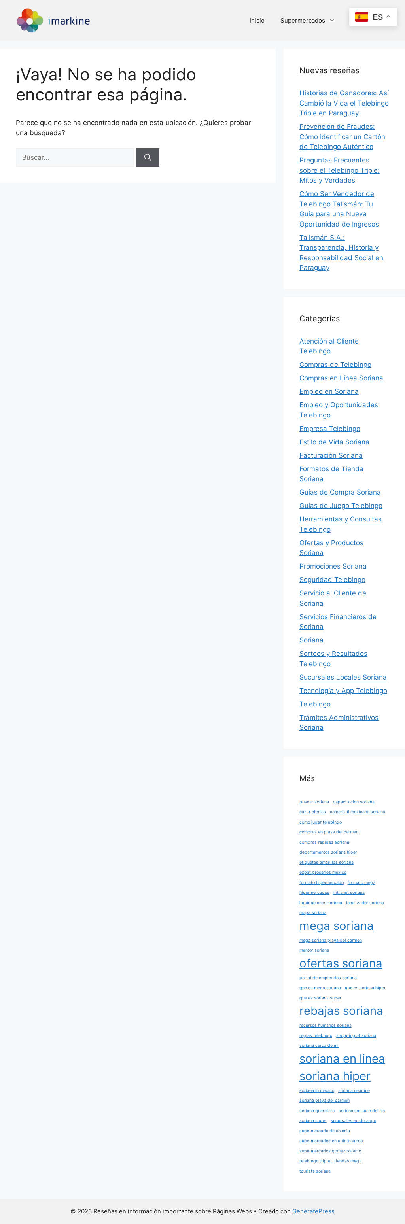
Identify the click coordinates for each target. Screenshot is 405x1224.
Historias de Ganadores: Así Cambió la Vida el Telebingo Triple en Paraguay (344, 103)
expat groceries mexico (322, 872)
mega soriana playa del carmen (330, 940)
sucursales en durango (353, 1120)
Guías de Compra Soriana (340, 492)
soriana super (313, 1120)
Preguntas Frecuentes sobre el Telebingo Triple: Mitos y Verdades (339, 170)
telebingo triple (314, 1161)
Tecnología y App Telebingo (343, 691)
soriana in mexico (316, 1090)
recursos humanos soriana (325, 1025)
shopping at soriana (356, 1035)
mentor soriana (314, 950)
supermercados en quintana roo (331, 1140)
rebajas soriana (341, 1011)
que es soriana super (320, 998)
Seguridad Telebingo (332, 580)
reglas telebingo (315, 1035)
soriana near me (354, 1090)
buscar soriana (314, 802)
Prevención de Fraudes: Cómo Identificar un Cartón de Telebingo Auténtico (342, 137)
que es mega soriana (320, 987)
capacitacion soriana (354, 802)
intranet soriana (349, 892)
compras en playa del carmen (328, 832)
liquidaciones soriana (320, 902)
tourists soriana (315, 1171)
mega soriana (336, 926)
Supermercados (302, 20)
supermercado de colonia (324, 1130)
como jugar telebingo (320, 822)
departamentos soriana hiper (328, 852)
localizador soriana (365, 902)
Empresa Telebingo (329, 429)
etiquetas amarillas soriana (326, 862)
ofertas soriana (340, 963)
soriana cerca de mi (319, 1045)
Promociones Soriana (333, 566)
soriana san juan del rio (362, 1110)
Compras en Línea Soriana (341, 378)
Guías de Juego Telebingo (340, 506)
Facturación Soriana (331, 455)
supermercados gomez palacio (330, 1151)
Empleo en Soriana (329, 391)
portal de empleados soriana (328, 977)
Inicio (257, 20)
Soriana (311, 640)
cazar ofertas (312, 811)
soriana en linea (342, 1058)
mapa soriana (312, 912)
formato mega (361, 882)
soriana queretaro (317, 1110)
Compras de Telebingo (335, 364)
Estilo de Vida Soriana (334, 442)
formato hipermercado (321, 882)
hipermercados (314, 892)
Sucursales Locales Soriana (343, 677)
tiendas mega (347, 1161)
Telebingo (315, 704)
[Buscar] (147, 157)
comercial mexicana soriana (357, 811)
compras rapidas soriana (324, 842)
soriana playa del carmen (324, 1100)
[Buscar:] (76, 157)
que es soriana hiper (365, 987)
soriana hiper (335, 1076)
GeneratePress (313, 1211)
